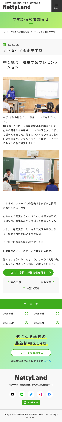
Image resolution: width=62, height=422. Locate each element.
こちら (47, 361)
